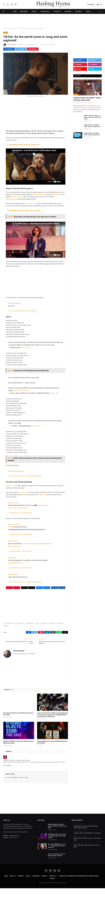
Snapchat (57, 11)
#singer (25, 508)
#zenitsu (49, 543)
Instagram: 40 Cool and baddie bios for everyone (87, 833)
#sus (9, 546)
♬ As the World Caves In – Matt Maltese (22, 311)
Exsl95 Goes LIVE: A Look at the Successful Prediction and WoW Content (57, 835)
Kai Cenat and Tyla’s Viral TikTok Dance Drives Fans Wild (18, 714)
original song (42, 495)
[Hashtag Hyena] (52, 4)
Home (15, 11)
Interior (78, 11)
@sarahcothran (13, 503)
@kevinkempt (13, 574)
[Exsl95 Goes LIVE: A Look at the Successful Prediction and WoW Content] (42, 836)
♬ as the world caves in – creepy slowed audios (25, 476)
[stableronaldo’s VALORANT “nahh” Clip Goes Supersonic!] (87, 87)
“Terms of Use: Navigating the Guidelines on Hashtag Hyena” (79, 876)
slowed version (11, 486)
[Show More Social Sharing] (40, 49)
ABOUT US (13, 876)
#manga (15, 546)
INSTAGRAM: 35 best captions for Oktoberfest (24, 145)
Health (28, 876)
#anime (26, 543)
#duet (10, 527)
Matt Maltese (20, 623)
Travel (88, 11)
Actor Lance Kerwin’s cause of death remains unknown (56, 854)
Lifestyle (44, 876)
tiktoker (6, 626)
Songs (5, 32)
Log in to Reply (7, 765)
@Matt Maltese (56, 194)
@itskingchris (13, 541)
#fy (19, 546)
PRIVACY (52, 878)
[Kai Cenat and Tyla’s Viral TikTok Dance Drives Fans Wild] (18, 702)
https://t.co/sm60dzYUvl (21, 390)
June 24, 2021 (36, 426)
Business (68, 11)
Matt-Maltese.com (30, 203)
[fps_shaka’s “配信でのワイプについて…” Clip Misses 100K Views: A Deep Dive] (42, 846)
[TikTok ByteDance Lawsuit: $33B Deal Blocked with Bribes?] (52, 730)
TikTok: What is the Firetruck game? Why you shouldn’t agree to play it (86, 826)
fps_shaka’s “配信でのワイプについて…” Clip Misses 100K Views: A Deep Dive (57, 845)
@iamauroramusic (14, 524)
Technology (45, 11)
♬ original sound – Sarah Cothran (20, 513)
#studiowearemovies (15, 563)
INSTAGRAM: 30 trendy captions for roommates (25, 210)
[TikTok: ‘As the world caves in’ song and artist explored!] (35, 74)
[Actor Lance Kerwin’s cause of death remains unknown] (42, 856)
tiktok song (44, 623)
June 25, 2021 (25, 347)
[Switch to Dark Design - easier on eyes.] (99, 11)
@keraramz (12, 558)
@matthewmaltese (39, 194)
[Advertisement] (52, 20)
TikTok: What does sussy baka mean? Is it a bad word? (86, 846)
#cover (10, 508)
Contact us (53, 876)
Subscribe (90, 4)
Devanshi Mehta (12, 44)
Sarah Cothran (22, 492)
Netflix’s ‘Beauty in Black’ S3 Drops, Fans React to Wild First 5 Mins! (92, 117)
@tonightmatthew (12, 199)
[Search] (102, 11)
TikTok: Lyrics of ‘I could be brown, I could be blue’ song (87, 839)
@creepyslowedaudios (16, 471)
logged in (15, 777)
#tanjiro (43, 543)
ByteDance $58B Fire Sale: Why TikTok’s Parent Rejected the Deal (18, 742)
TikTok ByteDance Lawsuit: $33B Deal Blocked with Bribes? (52, 742)
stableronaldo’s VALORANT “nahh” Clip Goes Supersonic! (87, 99)
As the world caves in (9, 623)
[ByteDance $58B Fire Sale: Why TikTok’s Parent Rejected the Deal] (18, 730)
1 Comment (43, 44)
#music (46, 505)
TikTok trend (52, 623)
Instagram (23, 11)
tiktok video (60, 623)
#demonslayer (34, 543)
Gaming (76, 94)
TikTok (34, 11)
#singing (40, 505)
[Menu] (3, 11)
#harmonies (17, 508)
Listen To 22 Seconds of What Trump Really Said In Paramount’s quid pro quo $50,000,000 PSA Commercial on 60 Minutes (52, 714)
